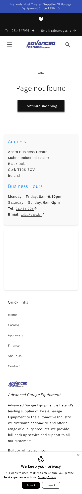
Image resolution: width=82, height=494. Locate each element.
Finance (14, 345)
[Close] (78, 455)
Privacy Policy (47, 477)
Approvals (15, 335)
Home (12, 314)
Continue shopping (41, 106)
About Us (15, 356)
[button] (9, 44)
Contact (14, 366)
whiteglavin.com (34, 450)
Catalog (14, 325)
